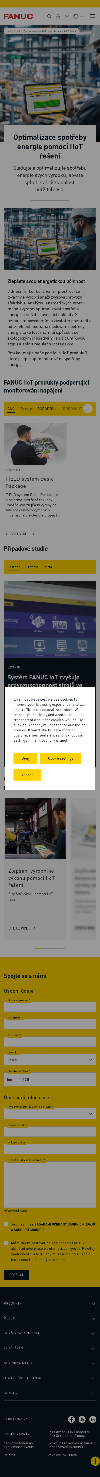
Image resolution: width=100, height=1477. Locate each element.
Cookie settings (60, 758)
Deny (25, 758)
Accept (27, 774)
